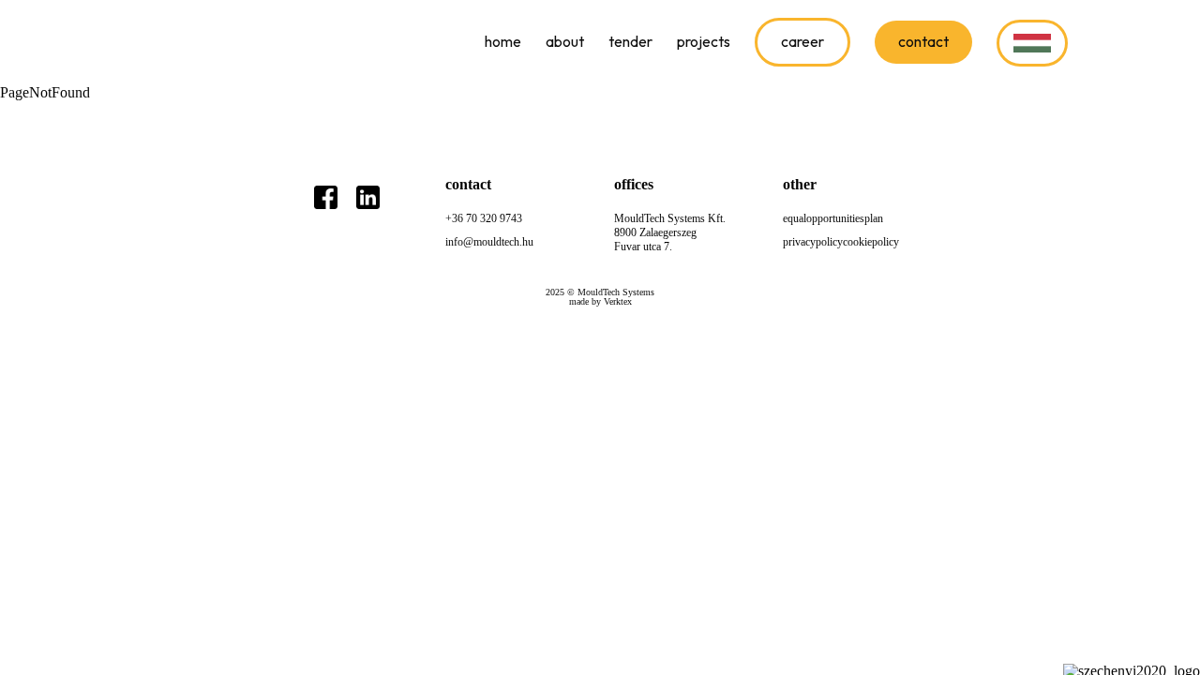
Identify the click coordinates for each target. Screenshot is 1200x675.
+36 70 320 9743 (483, 218)
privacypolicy (813, 241)
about (565, 41)
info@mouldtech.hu (489, 241)
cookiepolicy (871, 241)
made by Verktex (600, 302)
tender (630, 41)
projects (703, 41)
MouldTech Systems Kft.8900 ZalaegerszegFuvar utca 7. (670, 232)
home (503, 41)
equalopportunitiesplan (833, 218)
